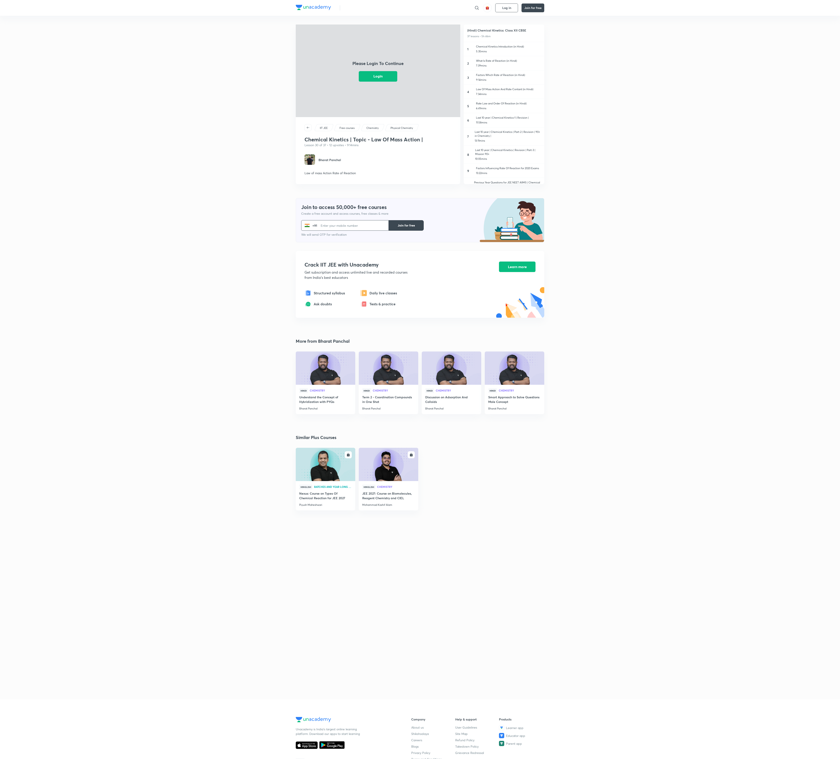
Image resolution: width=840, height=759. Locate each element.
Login (378, 76)
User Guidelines (466, 727)
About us (417, 727)
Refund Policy (464, 740)
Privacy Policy (420, 753)
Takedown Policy (467, 746)
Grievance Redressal (469, 753)
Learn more (517, 266)
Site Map (461, 734)
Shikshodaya (420, 734)
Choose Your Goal (363, 7)
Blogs (415, 746)
